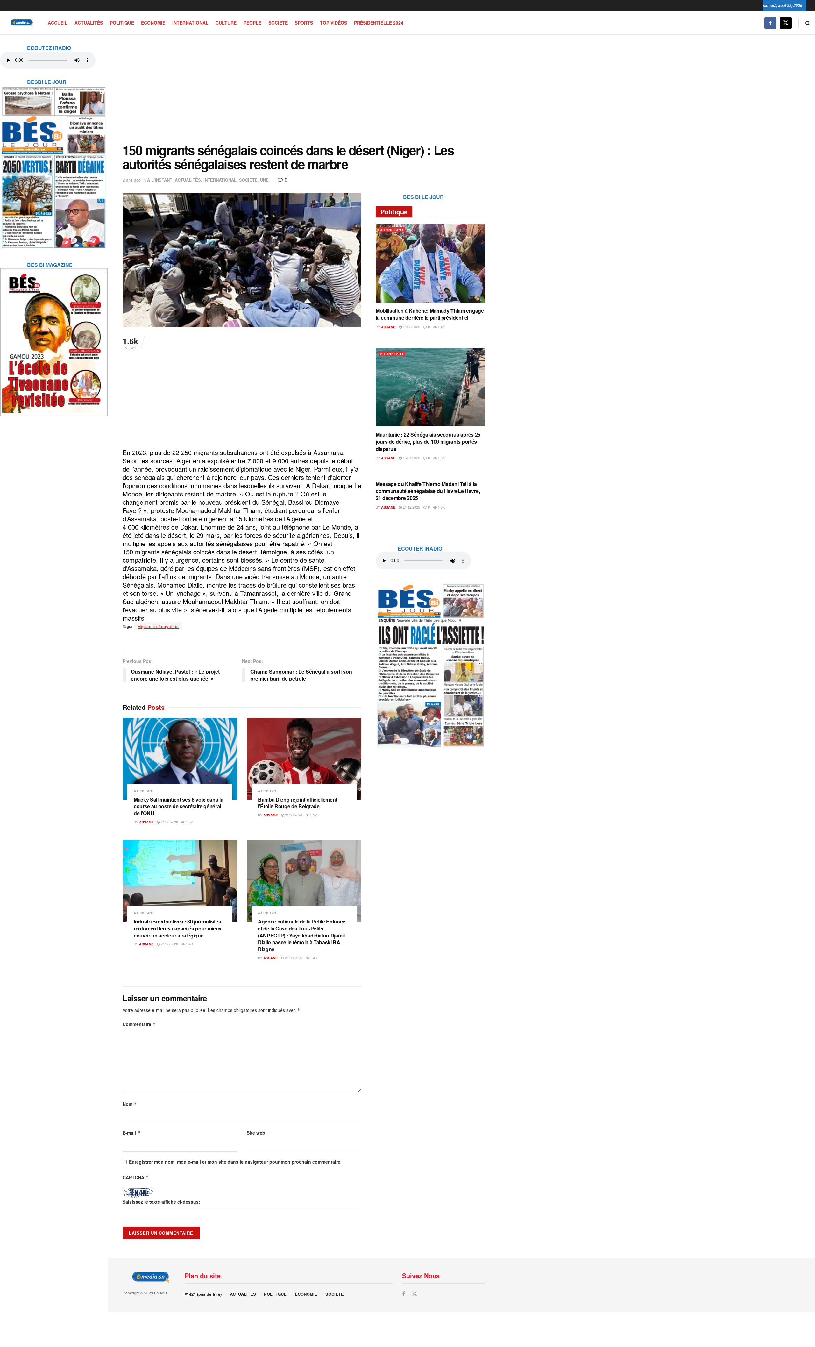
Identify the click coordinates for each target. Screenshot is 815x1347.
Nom (130, 1104)
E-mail (131, 1133)
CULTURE (226, 22)
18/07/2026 (411, 457)
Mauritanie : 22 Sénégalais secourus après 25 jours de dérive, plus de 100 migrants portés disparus (428, 442)
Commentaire (139, 1024)
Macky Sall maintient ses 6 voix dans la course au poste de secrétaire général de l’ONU (178, 806)
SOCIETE (278, 22)
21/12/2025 (411, 507)
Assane (146, 822)
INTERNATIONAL (190, 22)
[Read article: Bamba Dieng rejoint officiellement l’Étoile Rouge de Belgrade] (304, 759)
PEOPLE (252, 22)
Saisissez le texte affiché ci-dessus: (161, 1202)
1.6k (441, 457)
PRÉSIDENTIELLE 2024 (378, 22)
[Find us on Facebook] (770, 22)
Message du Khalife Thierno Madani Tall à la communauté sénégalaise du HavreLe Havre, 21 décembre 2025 (428, 491)
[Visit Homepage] (21, 22)
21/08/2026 (169, 821)
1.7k (189, 821)
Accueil (57, 22)
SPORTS (304, 22)
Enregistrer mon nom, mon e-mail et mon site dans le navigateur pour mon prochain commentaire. (235, 1161)
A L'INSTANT (159, 180)
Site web (256, 1133)
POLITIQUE (122, 22)
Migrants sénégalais (158, 626)
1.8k (441, 507)
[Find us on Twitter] (786, 22)
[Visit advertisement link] (54, 163)
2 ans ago (132, 180)
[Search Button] (807, 22)
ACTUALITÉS (88, 22)
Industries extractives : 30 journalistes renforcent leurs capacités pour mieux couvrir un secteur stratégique (178, 928)
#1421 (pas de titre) (203, 1294)
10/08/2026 (411, 326)
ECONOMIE (153, 22)
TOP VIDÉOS (333, 22)
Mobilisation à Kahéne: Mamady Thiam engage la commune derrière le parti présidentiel (430, 314)
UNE (264, 180)
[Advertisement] (304, 88)
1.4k (189, 943)
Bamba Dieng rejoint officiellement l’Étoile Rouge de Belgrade (297, 803)
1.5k (313, 814)
